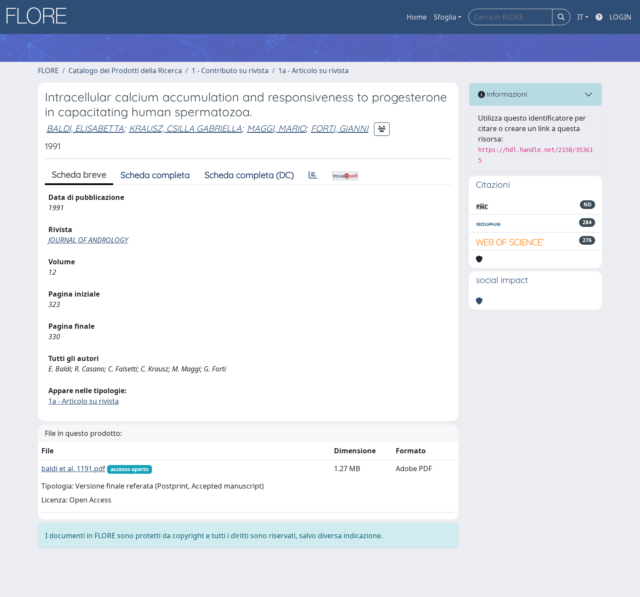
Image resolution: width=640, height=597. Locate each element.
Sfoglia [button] (445, 17)
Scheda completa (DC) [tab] (249, 174)
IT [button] (580, 17)
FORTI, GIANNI (339, 128)
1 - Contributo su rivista (230, 70)
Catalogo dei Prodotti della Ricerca (125, 70)
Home (417, 17)
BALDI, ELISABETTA (85, 128)
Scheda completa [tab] (155, 174)
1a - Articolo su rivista (313, 70)
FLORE (48, 70)
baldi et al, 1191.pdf (73, 468)
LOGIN (620, 17)
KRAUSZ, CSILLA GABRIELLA (185, 128)
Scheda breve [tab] (79, 174)
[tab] (313, 175)
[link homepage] (39, 17)
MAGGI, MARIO (276, 128)
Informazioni (506, 94)
